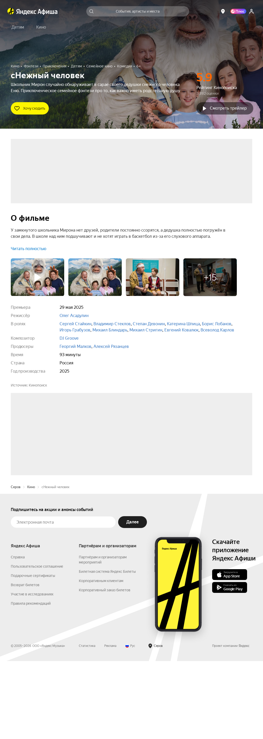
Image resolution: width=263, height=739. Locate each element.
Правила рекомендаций (31, 681)
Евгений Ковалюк (181, 330)
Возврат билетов (25, 663)
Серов (16, 565)
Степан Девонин (149, 323)
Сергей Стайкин (75, 323)
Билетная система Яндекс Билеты (107, 649)
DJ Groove (69, 338)
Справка (18, 635)
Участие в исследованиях (32, 672)
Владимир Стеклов (112, 323)
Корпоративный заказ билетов (104, 668)
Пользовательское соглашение (37, 644)
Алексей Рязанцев (111, 346)
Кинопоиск (38, 385)
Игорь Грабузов (75, 330)
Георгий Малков (75, 346)
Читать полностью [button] (28, 248)
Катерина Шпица (183, 323)
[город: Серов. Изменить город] (223, 11)
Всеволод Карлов (217, 330)
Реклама (110, 724)
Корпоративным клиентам (101, 659)
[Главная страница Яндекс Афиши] (10, 11)
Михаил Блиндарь (109, 330)
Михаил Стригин (145, 330)
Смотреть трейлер (228, 108)
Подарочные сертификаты (33, 654)
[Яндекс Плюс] (238, 11)
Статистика (87, 724)
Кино (31, 565)
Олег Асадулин (74, 315)
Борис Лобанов (216, 323)
